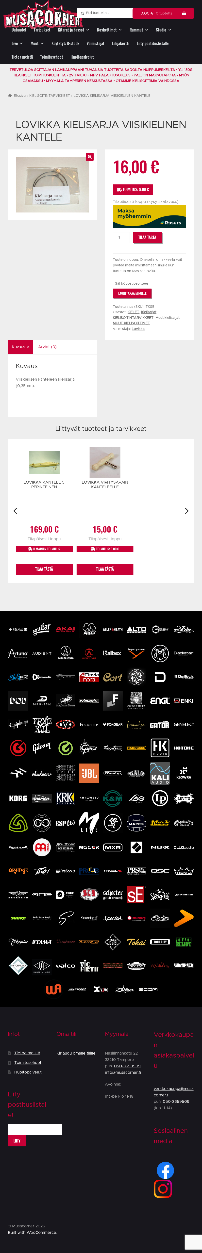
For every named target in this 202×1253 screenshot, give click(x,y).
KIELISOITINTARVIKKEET (49, 96)
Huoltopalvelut (82, 57)
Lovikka (138, 329)
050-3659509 (127, 1066)
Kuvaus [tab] (18, 347)
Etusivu (20, 96)
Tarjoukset (42, 30)
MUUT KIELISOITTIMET (131, 323)
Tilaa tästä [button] (44, 569)
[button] (90, 157)
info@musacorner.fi (123, 1072)
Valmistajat (95, 43)
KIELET (133, 312)
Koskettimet (107, 30)
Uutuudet (19, 30)
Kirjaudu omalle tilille (76, 1053)
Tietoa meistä (22, 57)
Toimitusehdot (51, 57)
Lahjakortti (120, 43)
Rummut (136, 30)
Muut (35, 43)
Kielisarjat (148, 312)
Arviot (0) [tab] (47, 347)
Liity (17, 1140)
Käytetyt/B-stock (65, 43)
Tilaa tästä (147, 237)
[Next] (186, 511)
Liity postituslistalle (152, 43)
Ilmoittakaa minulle (132, 293)
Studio (161, 30)
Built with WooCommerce (32, 1233)
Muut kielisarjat (167, 318)
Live (15, 43)
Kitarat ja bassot (71, 30)
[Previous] (15, 511)
